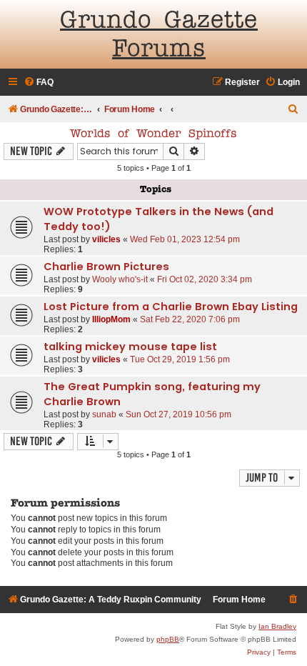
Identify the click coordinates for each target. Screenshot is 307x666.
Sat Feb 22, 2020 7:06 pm (190, 319)
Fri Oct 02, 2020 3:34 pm (204, 279)
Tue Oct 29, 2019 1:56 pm (180, 359)
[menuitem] (39, 82)
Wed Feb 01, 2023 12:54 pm (185, 239)
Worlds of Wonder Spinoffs (153, 134)
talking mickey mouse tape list (130, 346)
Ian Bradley (277, 626)
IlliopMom (111, 319)
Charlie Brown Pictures (106, 266)
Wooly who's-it (120, 279)
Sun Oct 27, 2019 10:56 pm (178, 414)
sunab (104, 414)
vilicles (106, 239)
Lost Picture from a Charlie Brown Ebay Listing (171, 306)
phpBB (167, 639)
